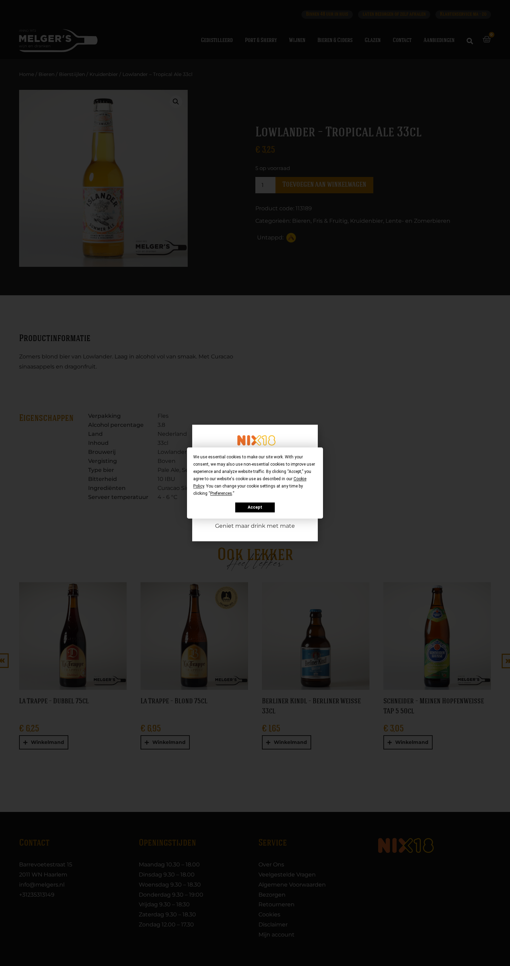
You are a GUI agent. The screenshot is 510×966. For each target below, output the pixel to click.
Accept (255, 507)
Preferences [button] (221, 493)
